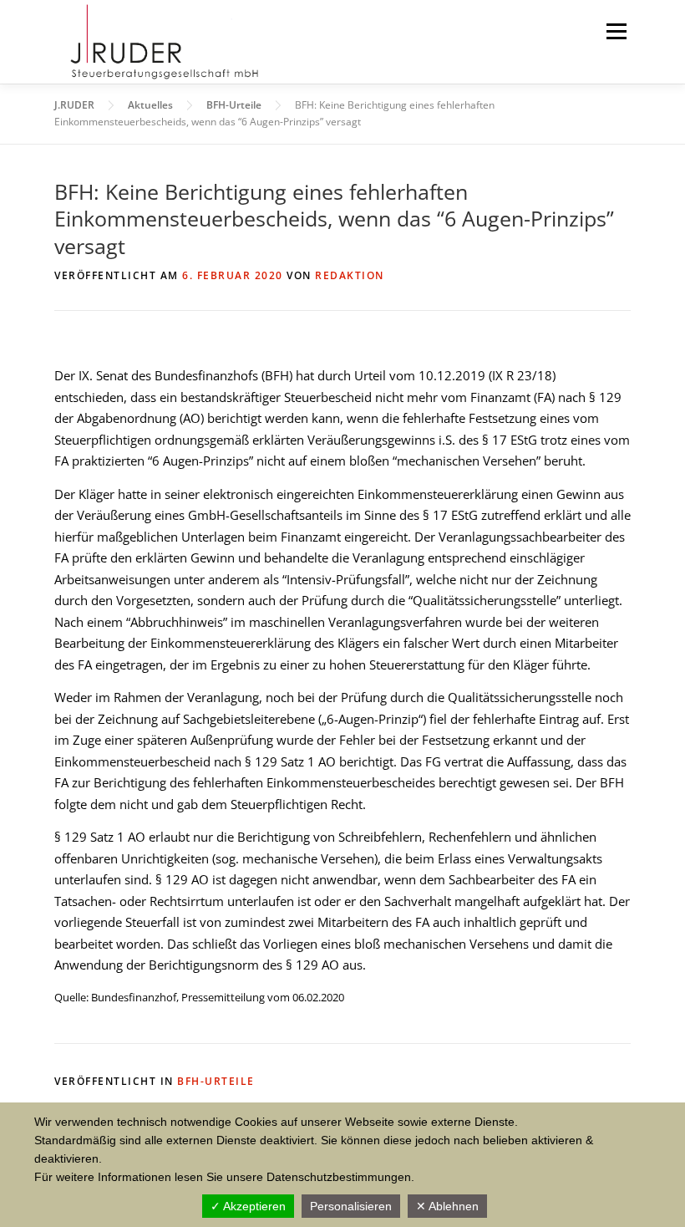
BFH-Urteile (216, 1081)
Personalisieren (351, 1206)
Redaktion (349, 275)
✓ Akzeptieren (248, 1206)
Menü (616, 31)
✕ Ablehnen (447, 1206)
